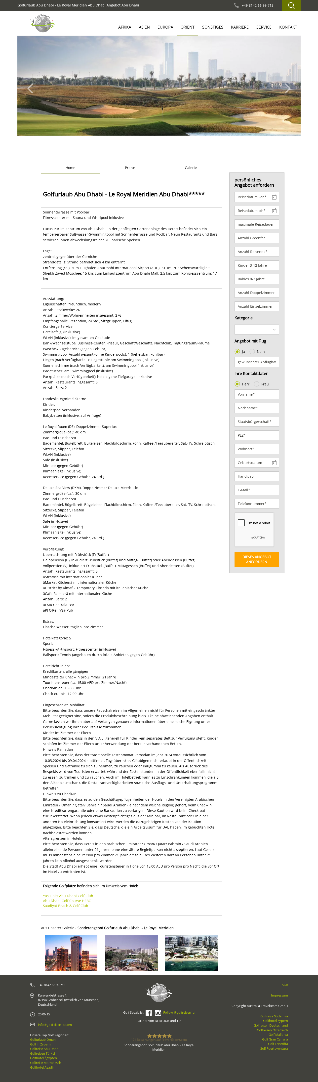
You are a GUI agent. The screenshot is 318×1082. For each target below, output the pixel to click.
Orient (188, 27)
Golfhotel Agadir (42, 1067)
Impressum (279, 995)
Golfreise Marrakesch (45, 1062)
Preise (130, 167)
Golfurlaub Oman (43, 1039)
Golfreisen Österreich (272, 1030)
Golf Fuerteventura (274, 1048)
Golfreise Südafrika (274, 1016)
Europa (165, 27)
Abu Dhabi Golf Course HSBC (67, 900)
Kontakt (288, 27)
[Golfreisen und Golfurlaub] (42, 23)
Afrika (124, 27)
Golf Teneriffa (278, 1043)
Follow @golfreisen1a (179, 1012)
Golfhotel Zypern (275, 1020)
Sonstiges (212, 27)
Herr (245, 384)
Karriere (240, 27)
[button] (31, 86)
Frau (265, 384)
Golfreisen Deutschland (271, 1025)
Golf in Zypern (40, 1044)
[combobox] (257, 329)
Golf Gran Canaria (275, 1039)
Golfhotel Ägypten (43, 1058)
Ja (243, 351)
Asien (144, 27)
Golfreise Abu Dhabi (44, 1048)
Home (70, 167)
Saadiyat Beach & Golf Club (65, 905)
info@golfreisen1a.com (55, 1024)
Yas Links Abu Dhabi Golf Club (68, 895)
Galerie (191, 167)
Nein (261, 351)
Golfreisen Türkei (42, 1053)
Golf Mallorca (278, 1034)
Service (264, 27)
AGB (285, 985)
